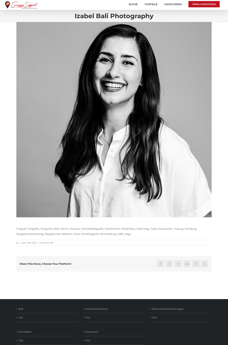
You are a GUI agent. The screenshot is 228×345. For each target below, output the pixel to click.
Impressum (91, 331)
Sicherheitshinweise (96, 308)
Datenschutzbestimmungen (168, 308)
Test (20, 317)
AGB (20, 308)
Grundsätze (25, 331)
